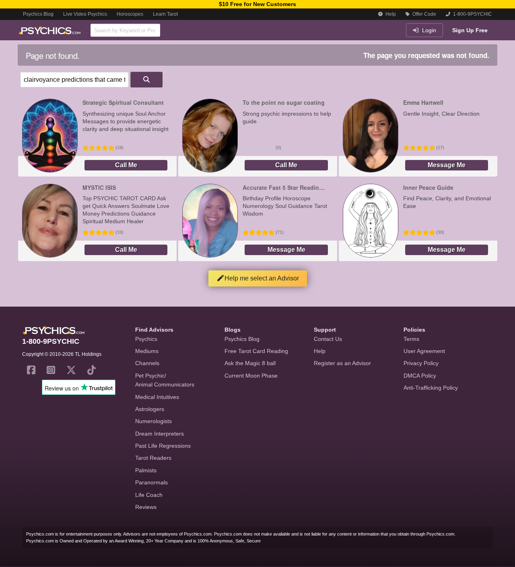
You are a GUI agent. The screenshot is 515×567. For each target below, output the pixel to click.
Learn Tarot (165, 14)
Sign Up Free (470, 30)
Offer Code (423, 14)
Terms (411, 339)
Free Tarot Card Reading (256, 351)
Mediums (147, 351)
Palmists (146, 470)
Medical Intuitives (157, 397)
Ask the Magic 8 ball (250, 363)
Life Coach (149, 495)
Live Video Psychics (85, 14)
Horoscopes (130, 14)
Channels (147, 363)
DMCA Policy (420, 375)
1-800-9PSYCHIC (472, 14)
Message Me (447, 165)
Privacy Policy (421, 363)
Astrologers (149, 409)
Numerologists (153, 421)
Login (428, 30)
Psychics (146, 339)
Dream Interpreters (159, 433)
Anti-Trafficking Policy (431, 387)
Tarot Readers (153, 458)
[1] (146, 79)
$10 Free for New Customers (257, 4)
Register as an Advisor (342, 363)
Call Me (126, 165)
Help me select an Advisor (262, 278)
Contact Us (328, 339)
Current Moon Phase (251, 375)
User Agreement (424, 351)
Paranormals (151, 482)
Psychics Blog (38, 14)
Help (390, 14)
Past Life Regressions (163, 445)
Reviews (146, 507)
